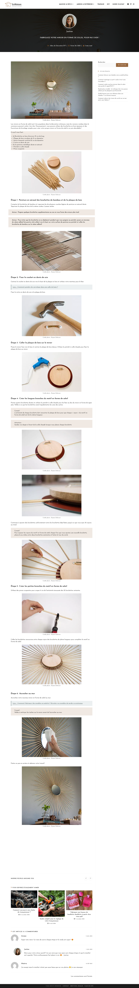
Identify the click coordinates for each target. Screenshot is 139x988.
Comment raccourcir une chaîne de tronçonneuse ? (24, 911)
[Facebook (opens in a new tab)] (128, 4)
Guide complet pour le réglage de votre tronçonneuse (51, 920)
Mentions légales (76, 986)
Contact (66, 986)
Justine (69, 31)
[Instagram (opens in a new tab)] (133, 4)
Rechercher (101, 62)
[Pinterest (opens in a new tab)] (131, 4)
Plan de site (89, 986)
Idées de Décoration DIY (58, 46)
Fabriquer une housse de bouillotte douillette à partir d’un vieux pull (79, 914)
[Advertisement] (51, 850)
